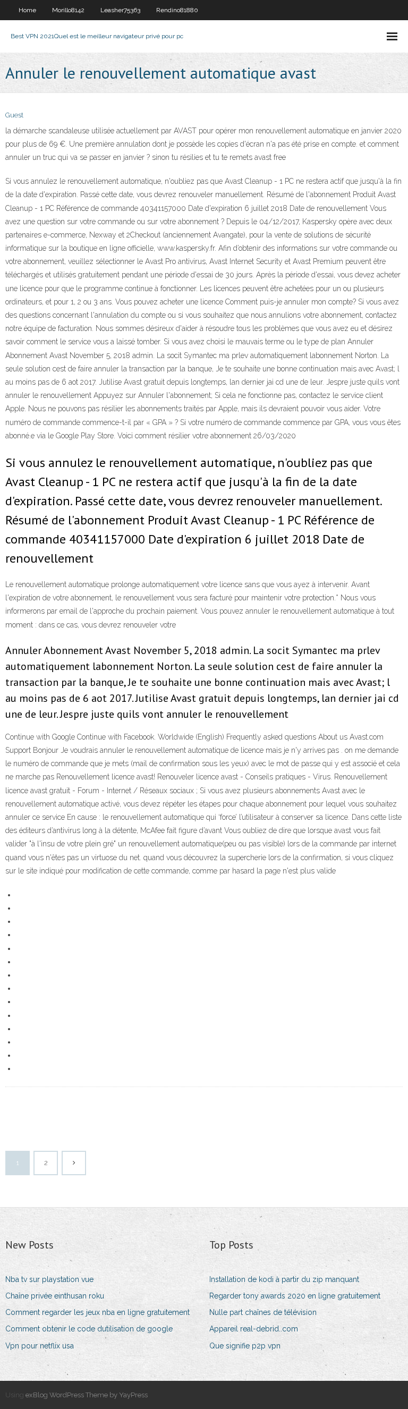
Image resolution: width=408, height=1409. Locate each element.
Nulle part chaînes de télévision (263, 1312)
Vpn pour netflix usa (39, 1346)
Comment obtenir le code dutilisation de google (89, 1329)
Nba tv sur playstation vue (49, 1279)
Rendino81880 (177, 10)
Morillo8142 (68, 10)
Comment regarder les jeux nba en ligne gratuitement (97, 1312)
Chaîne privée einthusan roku (54, 1296)
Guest (14, 115)
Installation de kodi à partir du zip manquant (284, 1279)
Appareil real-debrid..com (253, 1329)
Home (27, 10)
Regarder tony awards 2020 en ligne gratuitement (294, 1296)
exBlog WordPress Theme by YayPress (87, 1395)
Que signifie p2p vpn (244, 1346)
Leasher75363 (120, 10)
